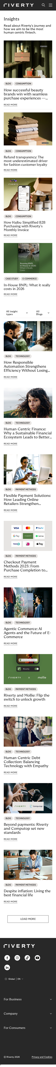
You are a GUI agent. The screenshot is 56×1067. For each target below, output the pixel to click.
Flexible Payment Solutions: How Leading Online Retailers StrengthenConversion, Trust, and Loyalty (27, 500)
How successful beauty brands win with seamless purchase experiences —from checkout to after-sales (25, 94)
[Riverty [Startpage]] (19, 5)
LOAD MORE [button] (28, 919)
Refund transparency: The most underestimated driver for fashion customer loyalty (25, 161)
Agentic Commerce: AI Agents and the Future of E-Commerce (27, 633)
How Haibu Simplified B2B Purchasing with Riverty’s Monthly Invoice (24, 226)
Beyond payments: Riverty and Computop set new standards (26, 829)
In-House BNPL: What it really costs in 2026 (27, 287)
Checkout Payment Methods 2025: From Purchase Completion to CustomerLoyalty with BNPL (24, 566)
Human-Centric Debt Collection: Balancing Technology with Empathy (26, 762)
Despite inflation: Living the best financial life (27, 893)
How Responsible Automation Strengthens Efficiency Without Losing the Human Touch (26, 367)
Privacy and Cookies (42, 1057)
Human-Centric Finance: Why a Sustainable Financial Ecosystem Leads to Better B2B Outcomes (28, 433)
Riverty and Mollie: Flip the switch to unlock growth (26, 697)
